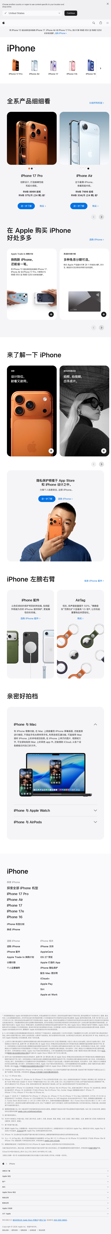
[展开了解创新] (32, 411)
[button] (32, 13)
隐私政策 (5, 1230)
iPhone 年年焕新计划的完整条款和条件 (44, 1072)
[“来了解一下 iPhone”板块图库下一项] (101, 464)
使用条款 (14, 1230)
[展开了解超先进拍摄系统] (84, 411)
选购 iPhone (60, 33)
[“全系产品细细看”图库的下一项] (101, 217)
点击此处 (20, 1131)
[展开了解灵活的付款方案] (84, 284)
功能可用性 (93, 1148)
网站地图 (42, 1230)
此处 (103, 1051)
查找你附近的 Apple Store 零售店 (25, 1220)
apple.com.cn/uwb (52, 1141)
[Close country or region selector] (107, 3)
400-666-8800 (60, 1220)
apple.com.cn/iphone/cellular (30, 1111)
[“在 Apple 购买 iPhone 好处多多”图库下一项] (101, 327)
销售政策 (24, 1230)
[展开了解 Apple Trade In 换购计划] (32, 284)
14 (89, 609)
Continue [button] (71, 13)
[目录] (107, 23)
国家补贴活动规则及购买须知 (18, 1053)
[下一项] (100, 68)
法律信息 (33, 1230)
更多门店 (42, 1220)
